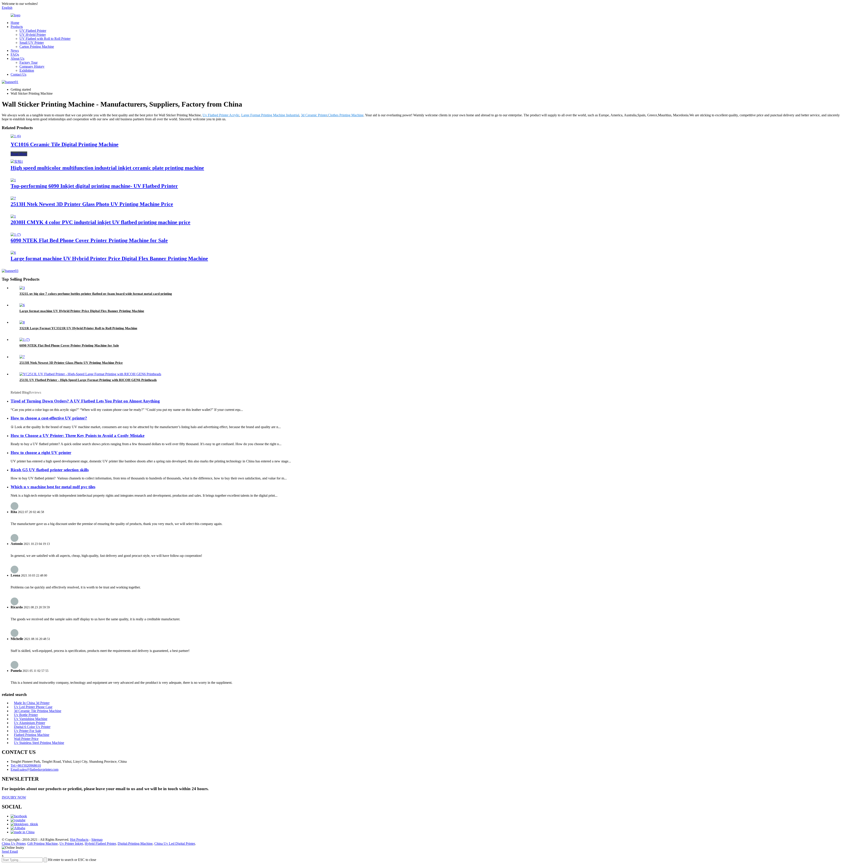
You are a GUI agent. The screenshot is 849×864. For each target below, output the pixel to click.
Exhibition (26, 70)
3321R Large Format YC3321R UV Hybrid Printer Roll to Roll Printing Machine (78, 328)
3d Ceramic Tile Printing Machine (37, 711)
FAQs (15, 54)
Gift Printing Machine (42, 843)
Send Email (10, 851)
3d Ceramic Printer (314, 115)
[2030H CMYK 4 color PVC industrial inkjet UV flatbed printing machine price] (13, 216)
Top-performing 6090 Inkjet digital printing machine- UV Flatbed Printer (94, 186)
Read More (19, 154)
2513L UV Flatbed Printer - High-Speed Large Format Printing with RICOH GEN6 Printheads (88, 380)
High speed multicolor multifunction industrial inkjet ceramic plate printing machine (107, 168)
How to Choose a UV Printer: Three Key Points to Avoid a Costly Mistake (77, 435)
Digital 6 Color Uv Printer (32, 727)
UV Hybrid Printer (32, 34)
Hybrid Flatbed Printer (100, 843)
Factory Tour (28, 62)
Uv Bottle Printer (26, 715)
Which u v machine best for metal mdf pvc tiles (53, 487)
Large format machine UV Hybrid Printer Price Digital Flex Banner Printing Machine (109, 258)
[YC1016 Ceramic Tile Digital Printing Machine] (16, 136)
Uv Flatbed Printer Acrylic (221, 115)
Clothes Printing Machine (345, 115)
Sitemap (97, 839)
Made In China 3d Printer (32, 703)
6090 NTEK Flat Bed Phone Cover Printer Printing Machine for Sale (89, 240)
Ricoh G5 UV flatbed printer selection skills (50, 469)
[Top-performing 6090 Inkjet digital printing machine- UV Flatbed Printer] (13, 180)
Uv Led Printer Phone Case (33, 707)
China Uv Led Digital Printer (174, 843)
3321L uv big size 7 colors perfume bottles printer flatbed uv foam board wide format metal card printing (95, 293)
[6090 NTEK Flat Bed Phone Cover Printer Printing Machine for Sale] (16, 234)
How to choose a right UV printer (41, 452)
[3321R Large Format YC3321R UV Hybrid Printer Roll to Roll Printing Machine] (22, 322)
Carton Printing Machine (36, 46)
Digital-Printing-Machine (135, 843)
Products (17, 27)
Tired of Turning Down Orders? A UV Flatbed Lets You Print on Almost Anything (85, 401)
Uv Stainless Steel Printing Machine (39, 743)
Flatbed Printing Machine (31, 735)
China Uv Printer (13, 843)
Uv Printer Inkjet (71, 843)
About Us (17, 58)
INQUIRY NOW (14, 797)
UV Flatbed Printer (32, 31)
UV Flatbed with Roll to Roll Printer (45, 38)
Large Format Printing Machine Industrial (270, 115)
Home (15, 23)
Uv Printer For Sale (27, 731)
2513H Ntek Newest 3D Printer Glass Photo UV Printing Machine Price (92, 204)
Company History (31, 66)
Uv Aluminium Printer (29, 723)
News (15, 50)
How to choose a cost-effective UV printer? (49, 418)
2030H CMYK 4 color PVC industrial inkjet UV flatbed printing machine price (100, 222)
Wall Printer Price (26, 739)
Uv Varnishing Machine (30, 719)
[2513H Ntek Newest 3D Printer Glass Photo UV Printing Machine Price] (13, 198)
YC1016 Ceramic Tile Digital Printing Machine (65, 144)
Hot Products (79, 839)
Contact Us (18, 74)
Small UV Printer (31, 42)
